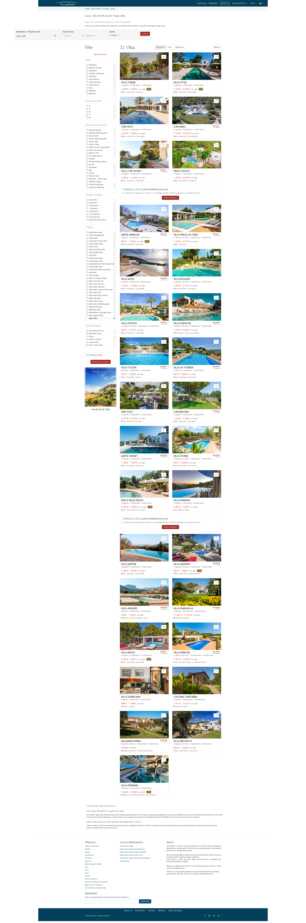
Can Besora (181, 411)
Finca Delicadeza (132, 500)
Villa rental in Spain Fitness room (131, 855)
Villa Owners (140, 910)
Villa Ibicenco (183, 741)
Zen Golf (127, 411)
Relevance (160, 47)
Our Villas (201, 3)
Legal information (175, 910)
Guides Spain (124, 861)
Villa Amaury (129, 608)
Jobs (86, 867)
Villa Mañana (129, 785)
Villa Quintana (130, 696)
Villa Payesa (129, 323)
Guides (87, 852)
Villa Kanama (182, 500)
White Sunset (129, 456)
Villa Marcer (182, 652)
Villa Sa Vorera (184, 367)
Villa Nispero (182, 564)
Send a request (170, 198)
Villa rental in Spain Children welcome (133, 852)
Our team (88, 858)
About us (88, 861)
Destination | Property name (28, 32)
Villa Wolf (128, 279)
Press (87, 870)
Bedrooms (179, 47)
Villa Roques (182, 279)
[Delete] (114, 318)
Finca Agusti (182, 171)
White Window (130, 234)
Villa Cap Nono (131, 171)
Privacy (87, 876)
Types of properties (92, 846)
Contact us (225, 3)
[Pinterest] (214, 916)
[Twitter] (218, 916)
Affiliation (161, 910)
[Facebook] (204, 916)
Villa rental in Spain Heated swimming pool (135, 858)
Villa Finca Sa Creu (186, 234)
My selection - (239, 3)
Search (145, 34)
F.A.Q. (87, 873)
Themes (87, 849)
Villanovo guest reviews (93, 864)
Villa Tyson (128, 367)
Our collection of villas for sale (95, 888)
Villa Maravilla (183, 608)
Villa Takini (128, 82)
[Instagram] (209, 916)
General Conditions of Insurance (96, 882)
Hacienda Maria (131, 741)
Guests (112, 32)
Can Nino (180, 126)
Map (217, 47)
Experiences (89, 855)
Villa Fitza (180, 82)
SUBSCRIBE (145, 901)
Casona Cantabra (185, 696)
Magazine (213, 3)
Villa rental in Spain (126, 846)
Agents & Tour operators (93, 885)
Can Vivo (127, 126)
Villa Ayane (181, 456)
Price (170, 47)
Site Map (151, 910)
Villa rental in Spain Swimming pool (132, 849)
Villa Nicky (128, 652)
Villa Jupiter (128, 564)
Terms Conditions (91, 879)
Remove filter (101, 54)
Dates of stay (68, 32)
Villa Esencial (182, 323)
